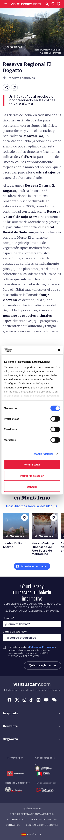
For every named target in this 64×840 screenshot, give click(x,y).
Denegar (32, 486)
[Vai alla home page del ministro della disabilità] (45, 768)
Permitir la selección (32, 475)
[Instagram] (24, 700)
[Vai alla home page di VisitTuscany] (26, 4)
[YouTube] (46, 700)
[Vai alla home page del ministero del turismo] (45, 773)
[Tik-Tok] (31, 700)
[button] (32, 713)
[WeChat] (54, 700)
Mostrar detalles (44, 453)
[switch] (55, 419)
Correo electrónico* (15, 631)
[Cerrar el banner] (59, 350)
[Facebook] (10, 700)
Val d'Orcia (27, 157)
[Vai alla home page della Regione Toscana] (15, 773)
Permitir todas (32, 464)
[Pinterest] (38, 700)
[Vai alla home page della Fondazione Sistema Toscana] (17, 789)
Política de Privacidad (41, 647)
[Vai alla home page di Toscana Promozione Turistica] (46, 790)
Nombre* (8, 618)
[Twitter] (17, 700)
